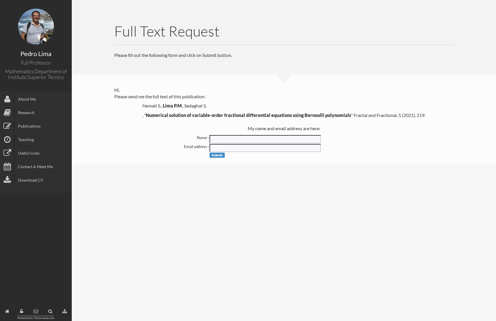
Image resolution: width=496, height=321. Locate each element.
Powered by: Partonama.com (36, 318)
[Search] (50, 311)
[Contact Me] (36, 311)
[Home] (7, 311)
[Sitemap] (64, 311)
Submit (217, 155)
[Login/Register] (21, 311)
